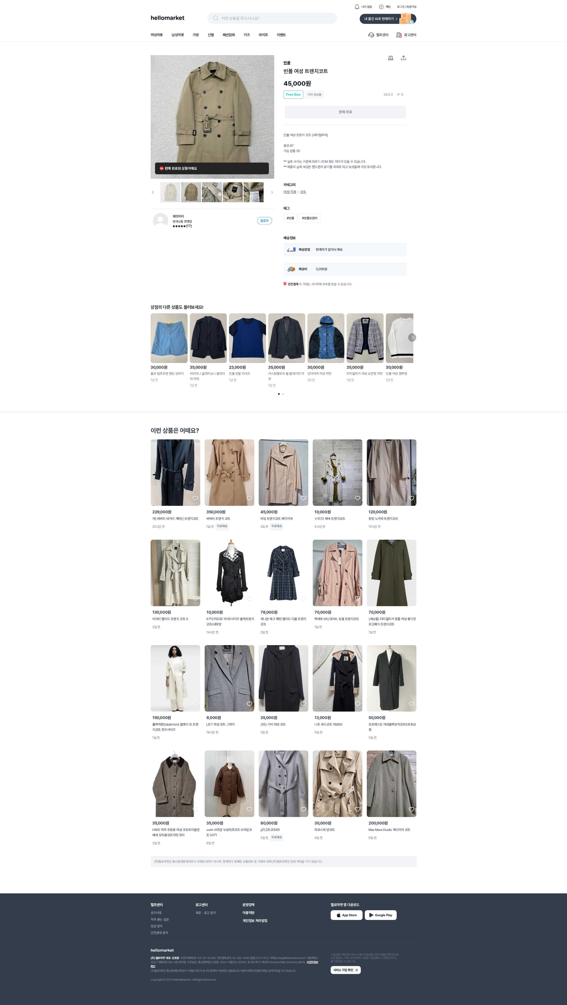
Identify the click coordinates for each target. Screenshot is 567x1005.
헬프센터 (157, 905)
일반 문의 (157, 926)
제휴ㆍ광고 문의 (206, 913)
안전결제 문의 (159, 933)
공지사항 (156, 913)
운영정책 (248, 905)
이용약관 (248, 913)
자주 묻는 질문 (160, 920)
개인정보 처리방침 (255, 921)
